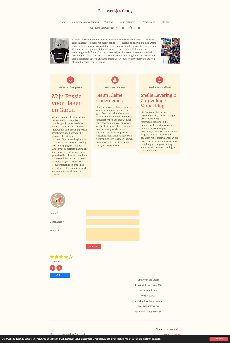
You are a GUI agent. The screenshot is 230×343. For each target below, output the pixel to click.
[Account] (123, 28)
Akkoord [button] (219, 339)
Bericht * (54, 230)
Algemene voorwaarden (168, 329)
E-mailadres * (57, 221)
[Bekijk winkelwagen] (138, 28)
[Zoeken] (131, 28)
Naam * (54, 213)
